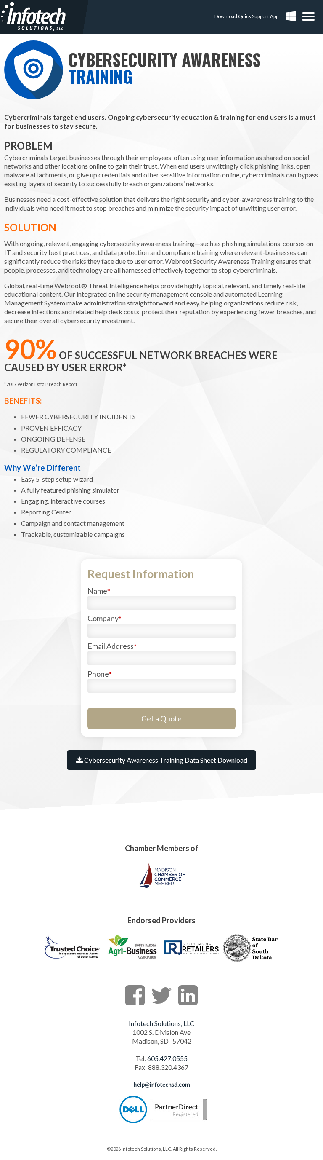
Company (104, 618)
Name (98, 590)
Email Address (112, 646)
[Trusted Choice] (72, 961)
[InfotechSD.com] (33, 16)
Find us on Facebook (135, 995)
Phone (99, 673)
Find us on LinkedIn (188, 995)
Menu (310, 13)
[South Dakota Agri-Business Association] (131, 961)
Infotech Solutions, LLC (161, 1023)
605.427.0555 (167, 1058)
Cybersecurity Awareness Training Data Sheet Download (165, 760)
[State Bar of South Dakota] (251, 961)
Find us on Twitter (161, 995)
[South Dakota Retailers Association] (191, 961)
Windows (290, 16)
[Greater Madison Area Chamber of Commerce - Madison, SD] (161, 889)
